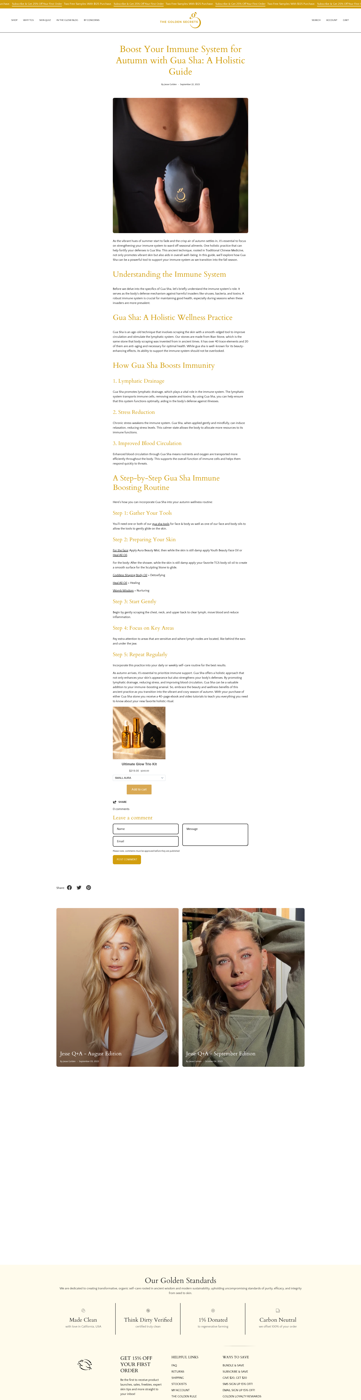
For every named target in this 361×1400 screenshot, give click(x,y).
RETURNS (177, 1371)
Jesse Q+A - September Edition (221, 1053)
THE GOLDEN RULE (184, 1396)
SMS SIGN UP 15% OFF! (238, 1384)
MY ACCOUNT (180, 1390)
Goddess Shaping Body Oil (130, 575)
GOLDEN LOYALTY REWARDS (242, 1396)
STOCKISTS (179, 1384)
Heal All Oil (120, 555)
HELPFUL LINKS (184, 1357)
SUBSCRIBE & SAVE (235, 1371)
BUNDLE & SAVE (233, 1365)
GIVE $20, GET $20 (235, 1378)
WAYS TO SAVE (236, 1357)
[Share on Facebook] (69, 887)
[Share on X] (79, 887)
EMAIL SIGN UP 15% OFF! (239, 1390)
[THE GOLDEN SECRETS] (180, 20)
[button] (28, 20)
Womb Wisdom (123, 590)
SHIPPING (177, 1378)
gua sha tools (160, 524)
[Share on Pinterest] (88, 887)
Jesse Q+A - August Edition (91, 1053)
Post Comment (127, 859)
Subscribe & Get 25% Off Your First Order (111, 3)
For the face (120, 550)
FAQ (174, 1365)
